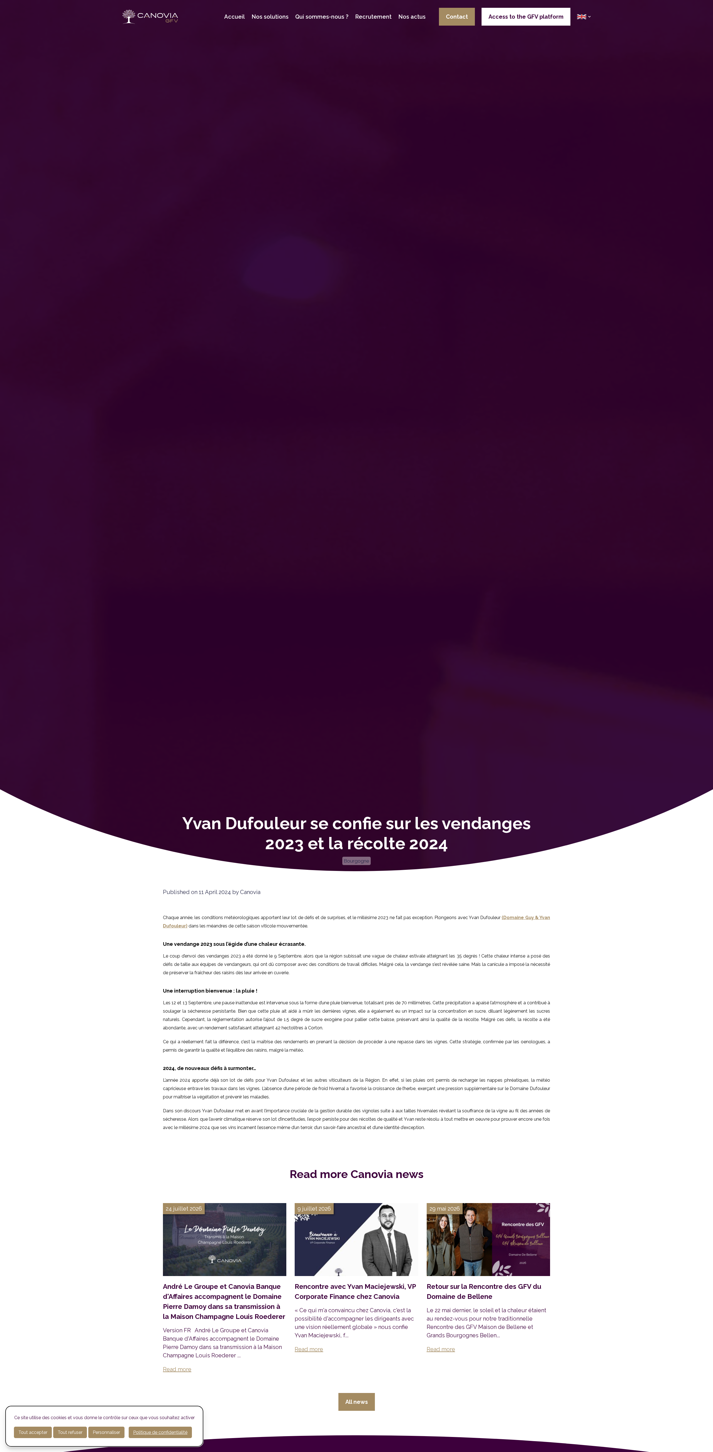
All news (356, 1402)
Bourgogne (356, 861)
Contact (457, 16)
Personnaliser (106, 1432)
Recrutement (373, 16)
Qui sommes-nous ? (321, 16)
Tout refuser (70, 1432)
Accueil (234, 16)
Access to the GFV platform (526, 16)
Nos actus (412, 16)
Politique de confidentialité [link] (160, 1432)
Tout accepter (32, 1432)
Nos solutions (270, 16)
